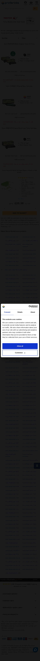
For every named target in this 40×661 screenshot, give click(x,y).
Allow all (20, 346)
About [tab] (33, 312)
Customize (19, 353)
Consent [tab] (7, 312)
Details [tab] (20, 312)
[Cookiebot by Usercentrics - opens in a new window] (29, 306)
